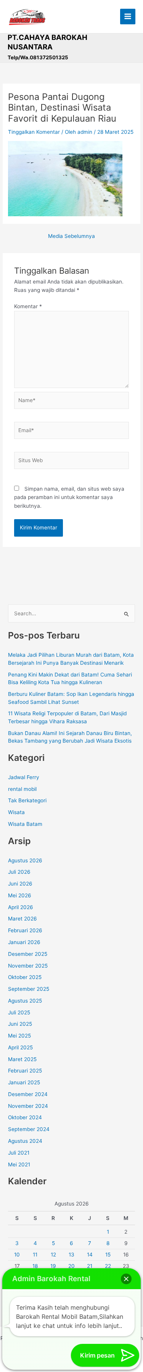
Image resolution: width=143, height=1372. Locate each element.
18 (35, 1266)
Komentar (28, 306)
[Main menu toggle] (128, 16)
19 (53, 1266)
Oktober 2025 (25, 977)
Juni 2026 (20, 884)
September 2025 (28, 989)
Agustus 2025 (25, 1001)
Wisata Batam (25, 824)
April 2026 (20, 907)
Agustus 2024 (25, 1141)
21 (89, 1266)
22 (108, 1266)
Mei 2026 (19, 895)
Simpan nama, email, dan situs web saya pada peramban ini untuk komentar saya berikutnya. (69, 497)
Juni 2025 (20, 1024)
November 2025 (28, 966)
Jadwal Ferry (23, 777)
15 (108, 1255)
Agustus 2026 (25, 860)
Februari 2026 (25, 930)
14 (90, 1255)
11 (35, 1255)
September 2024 (29, 1129)
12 (53, 1255)
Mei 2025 (19, 1036)
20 (71, 1266)
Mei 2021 (19, 1164)
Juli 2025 (19, 1012)
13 (71, 1255)
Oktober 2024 (25, 1117)
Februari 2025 (25, 1071)
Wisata (16, 812)
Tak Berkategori (27, 800)
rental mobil (22, 789)
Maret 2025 (22, 1059)
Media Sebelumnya (71, 236)
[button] (126, 1279)
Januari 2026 (24, 942)
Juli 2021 (18, 1153)
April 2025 (20, 1047)
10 (17, 1255)
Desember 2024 (28, 1094)
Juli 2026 (19, 872)
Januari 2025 (24, 1082)
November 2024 (28, 1106)
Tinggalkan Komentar (34, 132)
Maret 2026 (22, 919)
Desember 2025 (27, 954)
